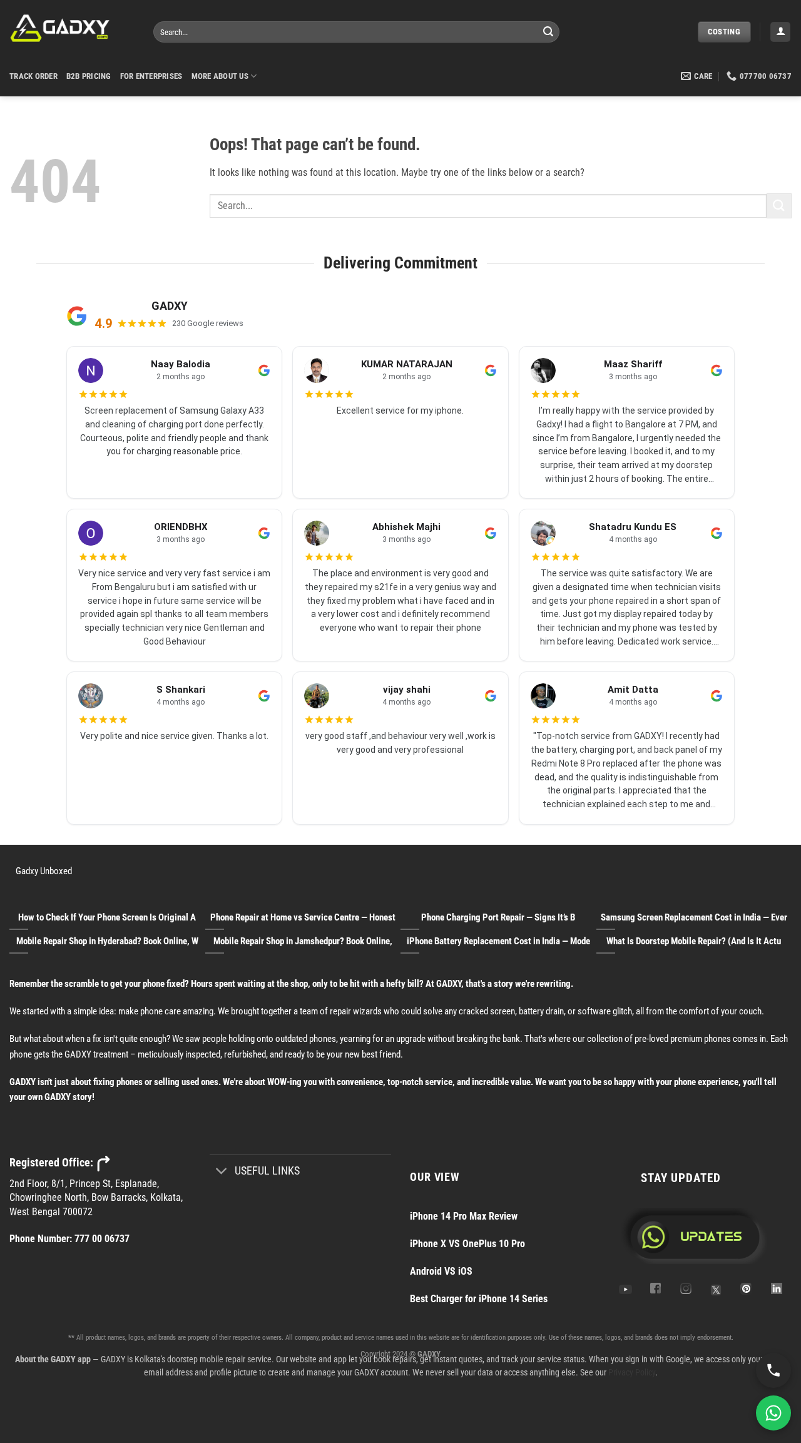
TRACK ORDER (33, 76)
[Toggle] (222, 1171)
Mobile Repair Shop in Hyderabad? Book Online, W (107, 941)
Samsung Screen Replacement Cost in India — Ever (694, 917)
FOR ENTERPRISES (151, 76)
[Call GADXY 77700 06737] (773, 1370)
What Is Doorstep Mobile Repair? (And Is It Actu (693, 941)
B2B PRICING (88, 76)
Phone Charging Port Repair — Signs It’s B (498, 917)
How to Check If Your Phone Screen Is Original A (107, 917)
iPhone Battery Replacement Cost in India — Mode (498, 941)
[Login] (780, 32)
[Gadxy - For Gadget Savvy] (72, 28)
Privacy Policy (631, 1372)
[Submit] (548, 32)
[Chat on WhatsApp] (773, 1412)
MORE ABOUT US (219, 76)
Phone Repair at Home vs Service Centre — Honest (302, 917)
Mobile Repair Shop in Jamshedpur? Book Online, (302, 941)
